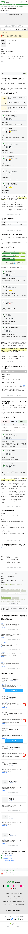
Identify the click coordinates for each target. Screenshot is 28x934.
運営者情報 (17, 898)
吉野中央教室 (4, 623)
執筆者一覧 (5, 898)
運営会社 (5, 904)
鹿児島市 (9, 6)
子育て (23, 886)
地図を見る (4, 627)
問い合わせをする (4, 610)
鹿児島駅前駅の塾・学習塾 (8, 860)
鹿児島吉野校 (4, 684)
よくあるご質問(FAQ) (20, 904)
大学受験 (16, 886)
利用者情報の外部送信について (18, 901)
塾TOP (2, 6)
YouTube (15, 888)
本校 (3, 786)
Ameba (9, 919)
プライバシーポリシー (6, 901)
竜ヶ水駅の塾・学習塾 (7, 855)
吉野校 (3, 718)
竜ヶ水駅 (12, 6)
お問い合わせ (11, 904)
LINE (10, 886)
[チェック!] (24, 705)
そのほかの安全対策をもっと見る (14, 603)
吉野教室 (3, 839)
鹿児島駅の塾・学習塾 (7, 858)
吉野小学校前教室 (4, 633)
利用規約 (23, 898)
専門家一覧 (11, 898)
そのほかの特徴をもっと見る (14, 593)
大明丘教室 (3, 652)
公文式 (7, 49)
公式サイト (14, 690)
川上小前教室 (4, 642)
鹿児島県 (5, 6)
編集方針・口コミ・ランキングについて (14, 896)
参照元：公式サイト (23, 385)
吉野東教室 (3, 662)
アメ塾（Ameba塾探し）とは (16, 893)
